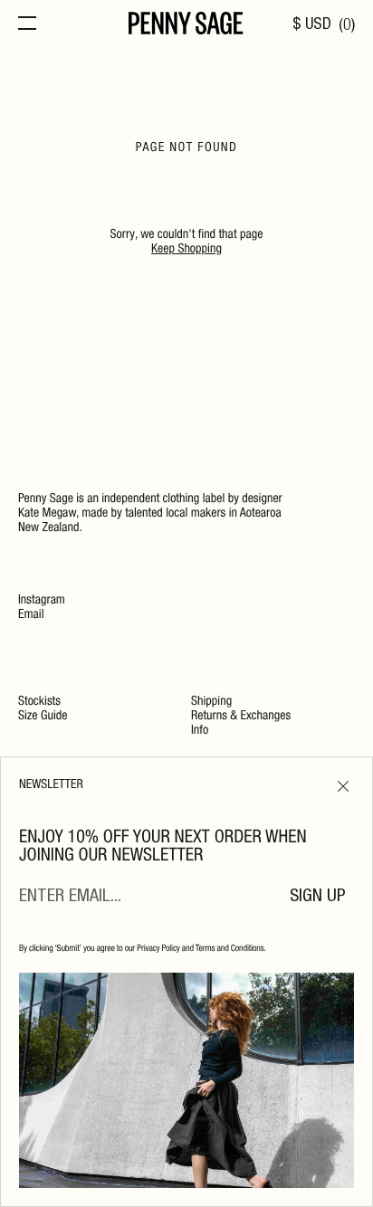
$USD (311, 25)
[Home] (186, 26)
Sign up (318, 898)
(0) (347, 25)
